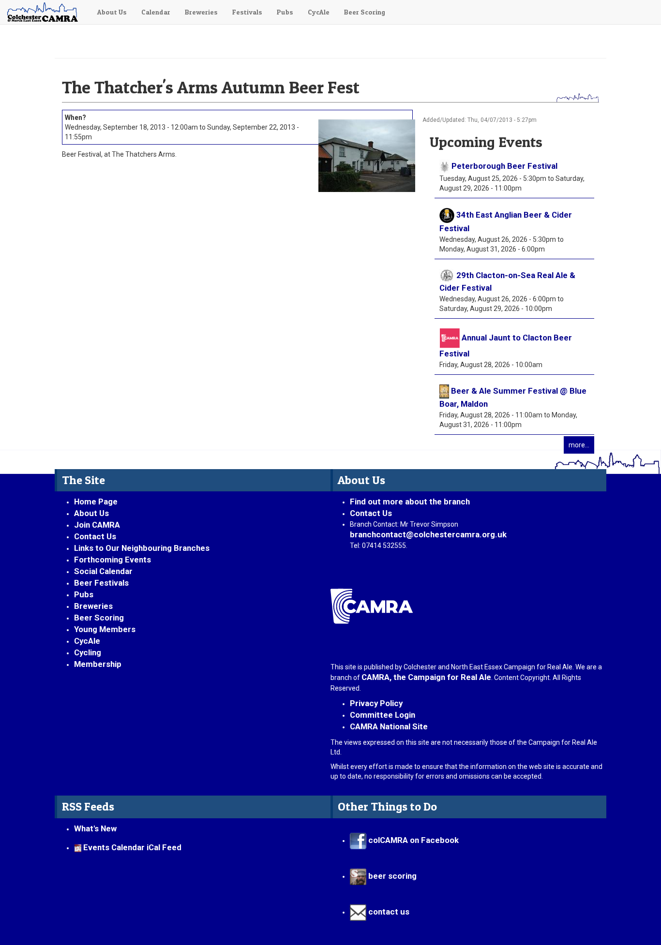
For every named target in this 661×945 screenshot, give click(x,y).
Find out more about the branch (410, 501)
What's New (95, 828)
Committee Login (382, 715)
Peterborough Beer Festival (504, 166)
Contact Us (95, 536)
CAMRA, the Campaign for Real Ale (426, 677)
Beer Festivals (101, 583)
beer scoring (391, 876)
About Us (112, 12)
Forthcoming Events (112, 559)
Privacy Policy (376, 703)
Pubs (285, 12)
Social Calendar (103, 571)
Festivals (247, 12)
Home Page (96, 501)
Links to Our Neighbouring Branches (142, 548)
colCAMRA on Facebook (412, 840)
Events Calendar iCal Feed (132, 847)
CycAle (319, 12)
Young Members (104, 629)
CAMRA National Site (389, 726)
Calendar (155, 12)
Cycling (87, 652)
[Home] (45, 12)
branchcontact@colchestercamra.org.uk (432, 534)
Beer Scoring (364, 12)
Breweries (201, 12)
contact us (387, 911)
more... (579, 445)
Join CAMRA (97, 525)
